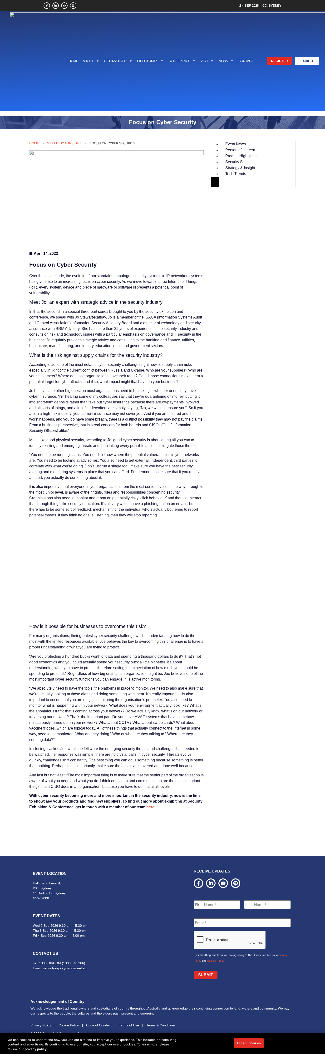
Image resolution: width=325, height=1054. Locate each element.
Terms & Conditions (161, 1025)
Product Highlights (240, 156)
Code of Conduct (99, 1025)
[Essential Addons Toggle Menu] (215, 182)
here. (151, 807)
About (88, 61)
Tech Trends (235, 174)
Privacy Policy (40, 1025)
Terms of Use (129, 1025)
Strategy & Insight (64, 143)
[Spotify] (73, 5)
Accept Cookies (248, 1043)
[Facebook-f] (47, 5)
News (223, 61)
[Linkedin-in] (55, 5)
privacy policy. (36, 1049)
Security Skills (237, 162)
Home (73, 61)
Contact (245, 61)
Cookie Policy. (216, 960)
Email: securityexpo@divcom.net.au (60, 968)
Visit (204, 61)
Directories (147, 61)
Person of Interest (240, 150)
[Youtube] (64, 5)
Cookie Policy (69, 1025)
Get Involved (115, 61)
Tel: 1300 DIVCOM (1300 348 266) (59, 963)
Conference (179, 61)
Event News (235, 144)
